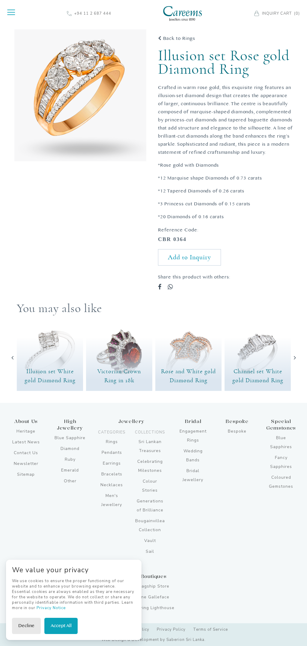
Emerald (70, 470)
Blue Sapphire (70, 438)
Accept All (61, 626)
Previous (12, 358)
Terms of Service (210, 629)
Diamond (70, 448)
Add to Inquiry (189, 257)
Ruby (70, 459)
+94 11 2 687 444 (92, 13)
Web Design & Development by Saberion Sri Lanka (152, 639)
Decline (26, 626)
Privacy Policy (171, 629)
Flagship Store (153, 586)
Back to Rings (178, 38)
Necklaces (111, 485)
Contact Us (26, 453)
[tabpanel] (80, 95)
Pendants (112, 452)
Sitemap (26, 474)
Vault (150, 540)
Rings (112, 442)
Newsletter (26, 463)
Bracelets (111, 474)
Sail (150, 551)
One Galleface (153, 597)
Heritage (25, 431)
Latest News (26, 442)
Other (70, 481)
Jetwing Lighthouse (153, 608)
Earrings (112, 463)
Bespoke (237, 431)
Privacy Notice (51, 608)
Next (295, 358)
